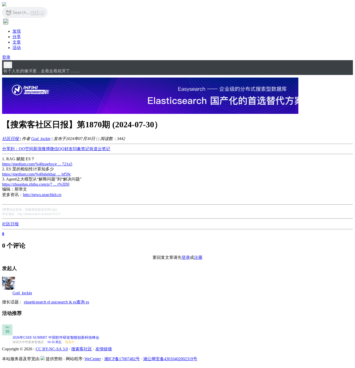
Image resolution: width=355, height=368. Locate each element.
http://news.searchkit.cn (42, 194)
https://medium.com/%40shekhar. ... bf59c (36, 174)
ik (71, 302)
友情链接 (103, 349)
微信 (54, 149)
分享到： (10, 149)
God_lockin (40, 138)
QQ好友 (65, 149)
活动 (16, 47)
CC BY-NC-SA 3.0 (52, 349)
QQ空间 (26, 149)
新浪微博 (41, 149)
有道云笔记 (99, 149)
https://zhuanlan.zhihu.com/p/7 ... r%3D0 (35, 184)
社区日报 (11, 138)
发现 (16, 31)
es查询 (79, 302)
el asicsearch (58, 302)
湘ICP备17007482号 (122, 359)
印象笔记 (81, 149)
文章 (16, 42)
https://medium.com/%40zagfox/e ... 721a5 (37, 164)
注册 (198, 257)
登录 (6, 57)
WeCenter (92, 359)
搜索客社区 (81, 349)
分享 (16, 36)
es (87, 302)
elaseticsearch (35, 302)
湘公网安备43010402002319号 (170, 359)
